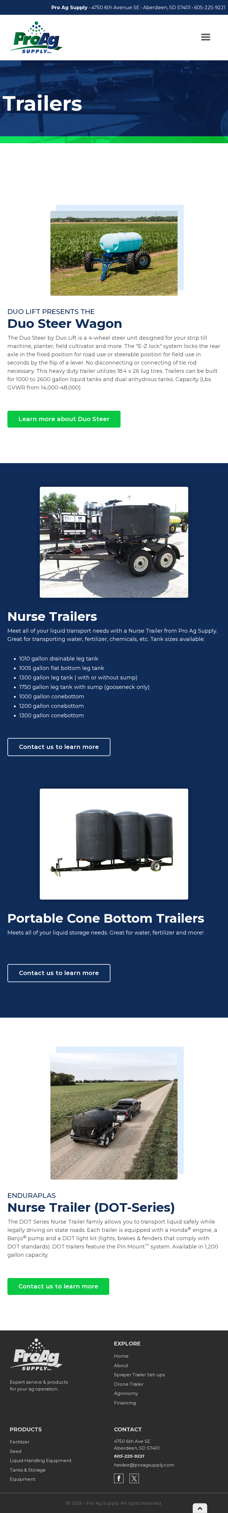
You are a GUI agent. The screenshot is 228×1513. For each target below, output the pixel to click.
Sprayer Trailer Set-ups (139, 1374)
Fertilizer (19, 1442)
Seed (15, 1451)
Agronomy (126, 1393)
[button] (205, 37)
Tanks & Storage (28, 1470)
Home (121, 1356)
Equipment (22, 1479)
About (121, 1365)
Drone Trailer (128, 1384)
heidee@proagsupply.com (144, 1465)
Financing (125, 1403)
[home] (36, 37)
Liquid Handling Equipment (41, 1460)
